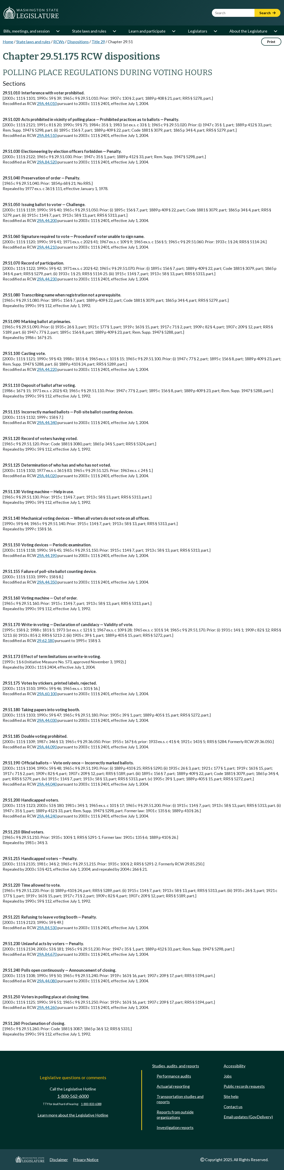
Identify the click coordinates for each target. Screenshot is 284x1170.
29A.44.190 (47, 555)
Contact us (233, 1106)
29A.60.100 (47, 693)
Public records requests (244, 1086)
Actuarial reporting (173, 1086)
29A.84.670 (47, 954)
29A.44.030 (47, 720)
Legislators (197, 31)
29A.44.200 (47, 220)
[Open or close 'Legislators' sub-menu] (215, 31)
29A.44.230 (47, 278)
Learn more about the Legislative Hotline (72, 1115)
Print (271, 41)
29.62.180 (45, 640)
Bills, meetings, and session (26, 31)
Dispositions (78, 41)
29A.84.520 (47, 162)
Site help (231, 1096)
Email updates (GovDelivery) (248, 1116)
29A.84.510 (47, 135)
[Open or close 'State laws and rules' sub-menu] (114, 31)
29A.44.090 (47, 746)
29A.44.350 (47, 582)
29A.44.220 (47, 369)
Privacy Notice (86, 1159)
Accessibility (234, 1065)
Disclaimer (58, 1159)
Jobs (228, 1076)
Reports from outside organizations (175, 1115)
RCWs (58, 41)
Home (8, 41)
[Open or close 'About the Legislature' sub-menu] (275, 31)
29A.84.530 (47, 927)
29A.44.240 (47, 816)
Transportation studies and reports (180, 1099)
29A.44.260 (47, 1007)
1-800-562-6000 (73, 1096)
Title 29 (98, 41)
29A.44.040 (47, 784)
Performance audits (174, 1076)
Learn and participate (147, 31)
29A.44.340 (47, 422)
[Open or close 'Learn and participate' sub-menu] (173, 31)
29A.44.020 (47, 475)
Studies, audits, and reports (175, 1065)
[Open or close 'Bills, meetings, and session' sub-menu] (57, 31)
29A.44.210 (47, 247)
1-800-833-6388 (91, 1104)
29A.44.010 (47, 103)
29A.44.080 (47, 980)
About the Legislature (248, 31)
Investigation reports (175, 1127)
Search (265, 13)
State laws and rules (89, 31)
